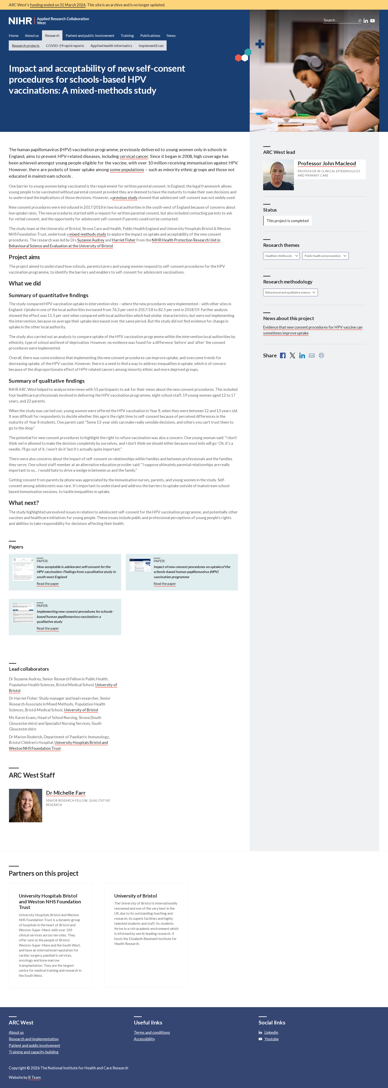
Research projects (26, 45)
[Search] (360, 20)
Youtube (271, 1039)
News (171, 35)
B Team (34, 1077)
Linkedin (271, 1032)
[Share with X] (292, 355)
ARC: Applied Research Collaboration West (49, 20)
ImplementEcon (151, 45)
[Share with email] (312, 355)
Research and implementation (34, 1039)
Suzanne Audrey (90, 240)
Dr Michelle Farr (65, 792)
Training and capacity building (34, 1052)
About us (32, 35)
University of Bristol (81, 710)
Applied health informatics (111, 45)
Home (13, 35)
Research (52, 35)
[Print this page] (321, 355)
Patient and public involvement (90, 35)
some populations (127, 169)
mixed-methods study (87, 234)
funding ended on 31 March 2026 (58, 4)
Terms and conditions (152, 1032)
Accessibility (144, 1039)
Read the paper (48, 584)
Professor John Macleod (327, 163)
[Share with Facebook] (283, 355)
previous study (124, 197)
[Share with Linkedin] (302, 355)
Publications (150, 35)
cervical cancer (134, 156)
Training (127, 35)
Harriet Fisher (124, 240)
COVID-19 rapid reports (65, 45)
